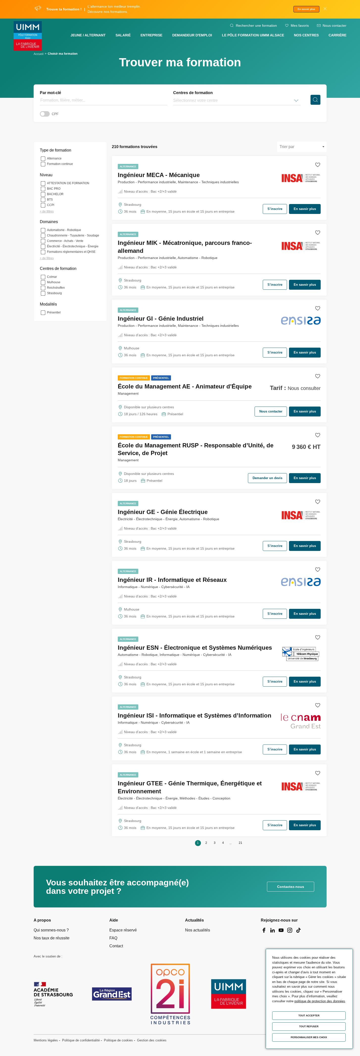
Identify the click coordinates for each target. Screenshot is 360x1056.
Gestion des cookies (152, 1040)
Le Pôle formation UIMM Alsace (253, 35)
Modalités (48, 304)
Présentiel (54, 312)
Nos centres (306, 35)
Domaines (49, 222)
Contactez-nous (290, 887)
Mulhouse (53, 282)
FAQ (113, 938)
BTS (50, 199)
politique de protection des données (319, 1001)
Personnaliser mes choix (309, 1037)
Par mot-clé (50, 93)
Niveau (46, 175)
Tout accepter (308, 1015)
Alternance (54, 158)
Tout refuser (308, 1026)
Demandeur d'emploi (192, 35)
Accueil (39, 54)
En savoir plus (306, 9)
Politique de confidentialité (81, 1040)
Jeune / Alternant (88, 35)
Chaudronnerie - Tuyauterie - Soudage (73, 235)
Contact (116, 946)
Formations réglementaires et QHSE (71, 252)
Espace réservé (123, 930)
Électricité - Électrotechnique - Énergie (72, 246)
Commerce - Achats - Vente (65, 241)
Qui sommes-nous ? (51, 930)
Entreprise (151, 35)
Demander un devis (267, 478)
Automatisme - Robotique (64, 230)
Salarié (123, 35)
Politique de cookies (118, 1040)
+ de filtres (47, 211)
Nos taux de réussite (52, 938)
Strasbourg (54, 293)
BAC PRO (53, 188)
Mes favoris (300, 25)
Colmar (52, 277)
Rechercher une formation (256, 25)
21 (240, 843)
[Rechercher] (315, 100)
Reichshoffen (56, 287)
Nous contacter (334, 25)
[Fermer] (325, 9)
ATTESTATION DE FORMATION (68, 183)
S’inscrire (274, 209)
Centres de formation (193, 93)
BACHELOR (55, 194)
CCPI (50, 205)
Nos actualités (197, 930)
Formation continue (60, 164)
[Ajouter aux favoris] (318, 165)
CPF (55, 114)
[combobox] (173, 100)
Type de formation (55, 150)
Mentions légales (46, 1040)
